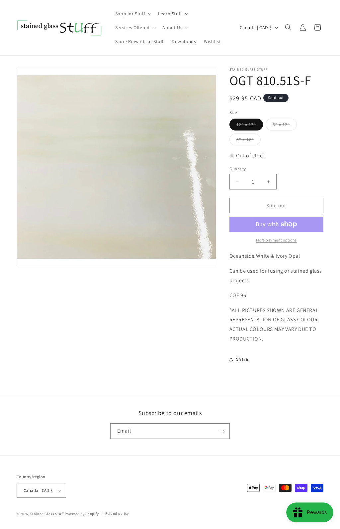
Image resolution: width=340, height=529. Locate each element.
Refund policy (117, 513)
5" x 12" (248, 140)
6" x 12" (285, 126)
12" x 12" (249, 126)
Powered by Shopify (82, 513)
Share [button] (242, 359)
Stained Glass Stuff (47, 513)
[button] (132, 14)
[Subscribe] (222, 431)
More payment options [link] (276, 240)
